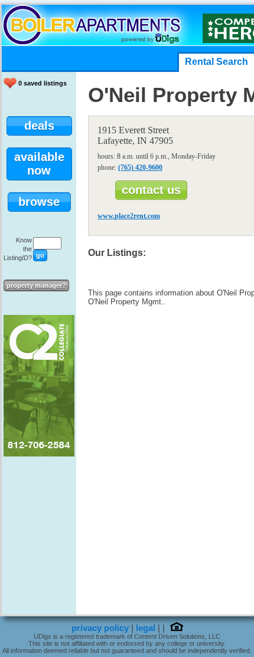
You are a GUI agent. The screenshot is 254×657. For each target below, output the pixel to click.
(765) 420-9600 (140, 167)
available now (39, 163)
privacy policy (100, 628)
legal (145, 628)
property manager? (36, 285)
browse (39, 201)
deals (39, 125)
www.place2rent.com (128, 216)
